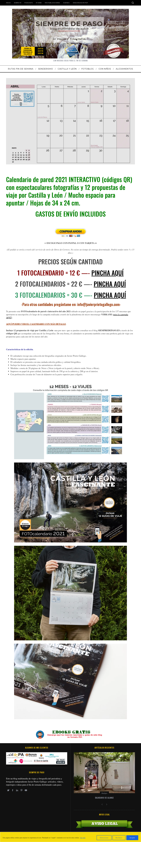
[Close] (138, 833)
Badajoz (104, 793)
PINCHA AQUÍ (107, 272)
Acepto (132, 838)
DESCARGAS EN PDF (80, 3)
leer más (82, 838)
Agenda (66, 3)
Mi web (39, 3)
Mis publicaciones (52, 3)
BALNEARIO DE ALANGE (104, 797)
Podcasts (28, 3)
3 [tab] (124, 120)
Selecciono (104, 838)
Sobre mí (17, 3)
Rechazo (119, 838)
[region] (70, 837)
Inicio (8, 3)
